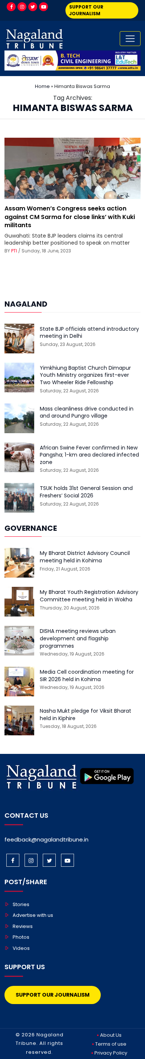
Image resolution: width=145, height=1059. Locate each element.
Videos (21, 948)
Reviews (23, 926)
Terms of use (110, 1043)
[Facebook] (11, 6)
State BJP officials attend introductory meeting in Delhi (89, 333)
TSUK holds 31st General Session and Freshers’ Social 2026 (86, 492)
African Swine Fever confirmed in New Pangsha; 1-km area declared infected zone (89, 455)
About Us (111, 1035)
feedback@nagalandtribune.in (46, 839)
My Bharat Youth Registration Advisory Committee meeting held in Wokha (89, 596)
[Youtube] (43, 6)
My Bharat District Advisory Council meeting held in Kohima (85, 557)
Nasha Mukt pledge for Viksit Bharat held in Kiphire (85, 714)
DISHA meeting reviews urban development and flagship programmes (78, 638)
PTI (14, 251)
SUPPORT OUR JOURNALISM (86, 10)
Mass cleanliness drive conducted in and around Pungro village (86, 412)
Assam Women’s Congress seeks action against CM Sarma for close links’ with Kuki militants (69, 216)
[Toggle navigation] (130, 38)
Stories (21, 904)
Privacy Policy (110, 1052)
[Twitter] (32, 6)
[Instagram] (21, 6)
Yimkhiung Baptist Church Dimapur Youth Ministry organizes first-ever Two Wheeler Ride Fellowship (85, 375)
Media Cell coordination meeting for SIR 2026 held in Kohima (87, 676)
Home (42, 86)
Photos (21, 937)
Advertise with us (33, 915)
